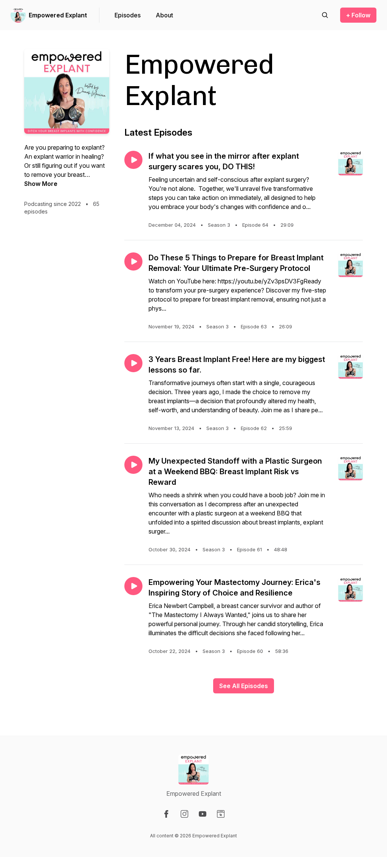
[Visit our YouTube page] (202, 814)
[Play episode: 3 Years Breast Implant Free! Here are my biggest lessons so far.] (133, 363)
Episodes (128, 15)
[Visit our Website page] (220, 814)
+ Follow (358, 15)
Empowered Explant (58, 15)
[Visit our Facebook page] (166, 814)
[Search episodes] (325, 15)
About (164, 15)
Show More (40, 183)
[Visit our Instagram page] (184, 814)
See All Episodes (243, 686)
